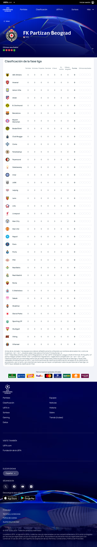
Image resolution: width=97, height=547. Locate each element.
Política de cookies (10, 518)
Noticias (53, 402)
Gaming (6, 417)
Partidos (6, 397)
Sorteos (6, 412)
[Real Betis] (8, 267)
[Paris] (8, 244)
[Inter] (8, 175)
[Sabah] (8, 298)
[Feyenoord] (8, 159)
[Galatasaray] (8, 167)
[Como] (8, 144)
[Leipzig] (8, 190)
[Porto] (8, 252)
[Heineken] (12, 376)
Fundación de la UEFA (12, 450)
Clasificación (8, 402)
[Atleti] (8, 98)
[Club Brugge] (8, 136)
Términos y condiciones (11, 514)
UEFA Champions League (8, 9)
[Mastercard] (48, 376)
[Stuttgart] (8, 329)
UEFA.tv (6, 407)
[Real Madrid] (8, 275)
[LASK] (8, 182)
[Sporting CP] (8, 321)
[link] (23, 9)
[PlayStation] (21, 376)
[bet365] (67, 376)
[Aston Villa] (8, 90)
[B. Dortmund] (8, 105)
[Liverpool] (8, 213)
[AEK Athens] (8, 75)
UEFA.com (7, 445)
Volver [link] (8, 21)
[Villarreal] (8, 344)
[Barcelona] (8, 113)
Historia (52, 407)
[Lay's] (30, 376)
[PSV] (8, 260)
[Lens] (8, 198)
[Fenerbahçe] (8, 152)
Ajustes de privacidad (11, 522)
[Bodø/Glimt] (8, 128)
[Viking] (8, 337)
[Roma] (8, 283)
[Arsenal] (8, 82)
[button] (90, 9)
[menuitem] (25, 9)
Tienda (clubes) (56, 417)
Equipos (52, 397)
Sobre (52, 412)
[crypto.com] (58, 376)
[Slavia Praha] (8, 314)
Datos (5, 422)
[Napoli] (8, 236)
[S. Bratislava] (8, 290)
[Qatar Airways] (85, 376)
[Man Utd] (8, 229)
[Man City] (8, 221)
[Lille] (8, 206)
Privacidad (7, 510)
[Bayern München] (8, 121)
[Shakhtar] (8, 306)
